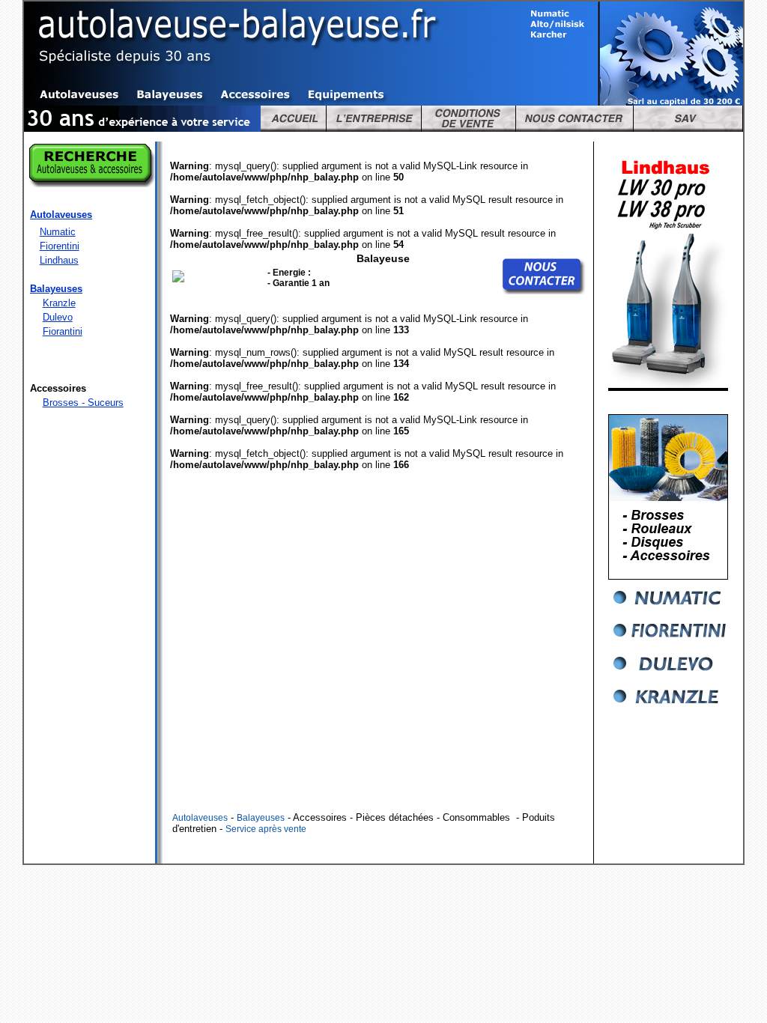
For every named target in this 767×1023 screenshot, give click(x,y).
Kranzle (59, 303)
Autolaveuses (200, 818)
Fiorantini (62, 331)
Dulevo (58, 317)
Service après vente (265, 829)
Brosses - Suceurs (83, 402)
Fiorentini (59, 246)
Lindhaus (59, 260)
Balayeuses (261, 818)
